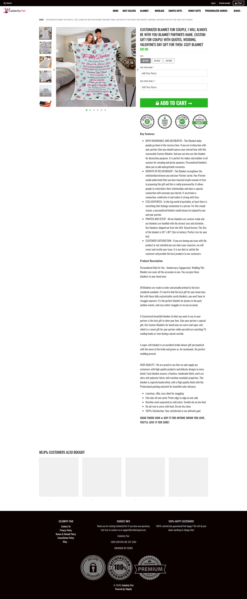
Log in (213, 2)
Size (141, 55)
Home (41, 19)
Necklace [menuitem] (159, 10)
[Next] (137, 69)
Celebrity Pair (128, 585)
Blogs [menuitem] (237, 10)
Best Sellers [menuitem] (129, 10)
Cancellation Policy (66, 538)
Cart (240, 2)
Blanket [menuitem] (144, 10)
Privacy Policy (66, 530)
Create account (224, 2)
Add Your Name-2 (147, 81)
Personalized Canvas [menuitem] (216, 10)
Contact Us (66, 526)
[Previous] (54, 69)
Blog (65, 541)
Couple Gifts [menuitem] (175, 10)
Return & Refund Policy (66, 534)
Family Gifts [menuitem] (194, 10)
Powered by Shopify (123, 589)
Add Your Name (146, 67)
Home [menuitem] (115, 10)
